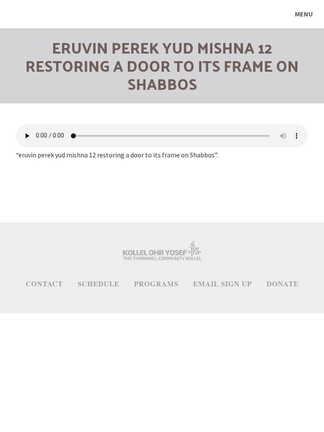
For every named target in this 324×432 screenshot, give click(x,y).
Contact (44, 284)
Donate (283, 284)
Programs (156, 284)
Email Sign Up (222, 284)
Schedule (98, 284)
